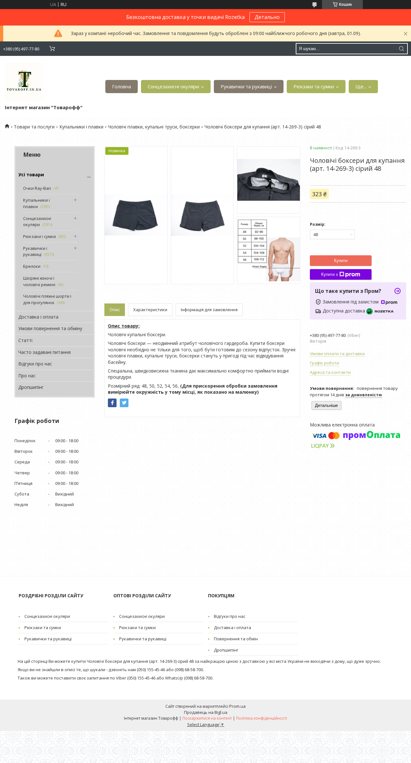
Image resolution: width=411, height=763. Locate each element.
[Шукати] (401, 49)
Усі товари (31, 174)
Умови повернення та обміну (50, 328)
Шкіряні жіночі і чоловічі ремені (39, 281)
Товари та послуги (34, 127)
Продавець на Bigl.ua (205, 712)
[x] (124, 403)
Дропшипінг (31, 387)
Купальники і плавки (81, 127)
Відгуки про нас (35, 364)
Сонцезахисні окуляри (173, 86)
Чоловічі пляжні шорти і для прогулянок (47, 299)
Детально (267, 17)
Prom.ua (237, 706)
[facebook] (112, 403)
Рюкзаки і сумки (39, 236)
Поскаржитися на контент (207, 718)
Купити (340, 260)
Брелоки (31, 266)
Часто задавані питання (44, 352)
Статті (25, 340)
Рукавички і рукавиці (35, 251)
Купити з (329, 274)
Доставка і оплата (38, 317)
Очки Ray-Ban (37, 188)
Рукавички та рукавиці (246, 86)
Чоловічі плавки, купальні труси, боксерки (154, 127)
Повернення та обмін (236, 639)
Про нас (27, 376)
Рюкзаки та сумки (313, 86)
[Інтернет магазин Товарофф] (24, 81)
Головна (121, 86)
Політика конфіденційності (261, 718)
